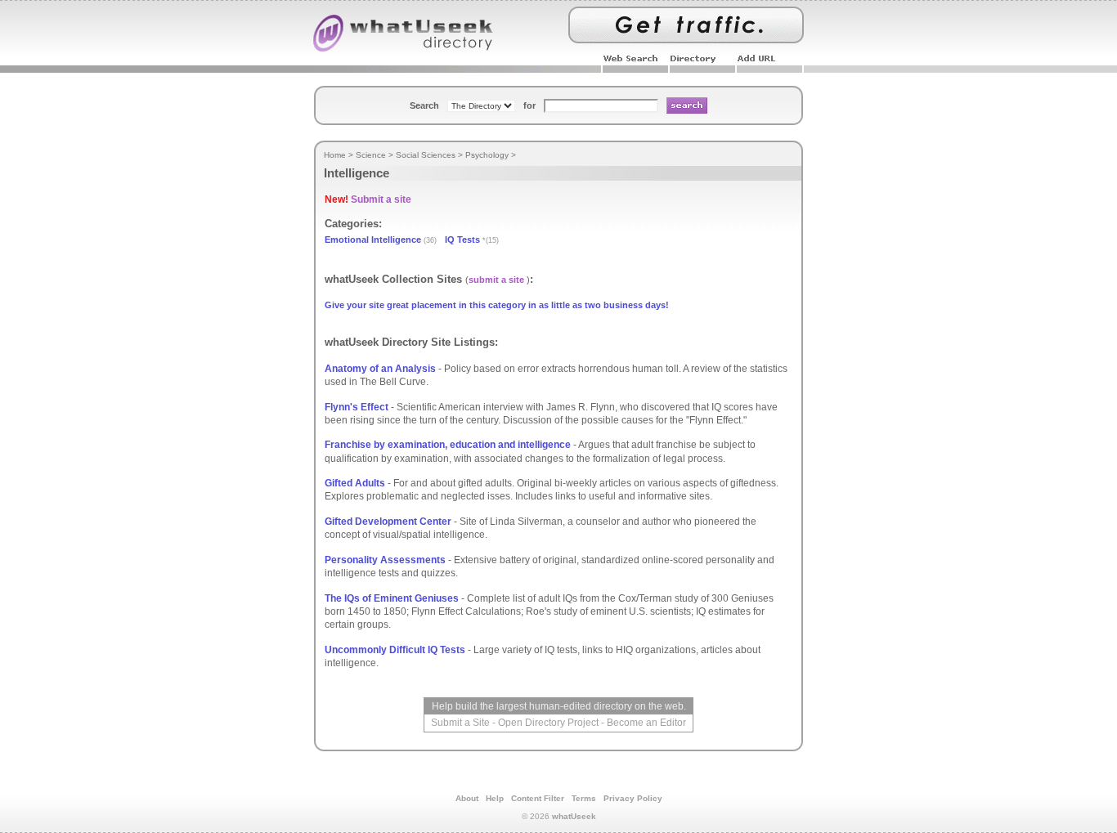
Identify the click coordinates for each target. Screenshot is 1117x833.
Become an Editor (646, 722)
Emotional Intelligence (373, 239)
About (466, 798)
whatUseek (574, 816)
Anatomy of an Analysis (380, 368)
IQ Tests (462, 239)
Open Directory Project (548, 722)
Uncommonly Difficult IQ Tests (395, 650)
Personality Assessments (385, 560)
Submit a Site (460, 722)
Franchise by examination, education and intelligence (448, 444)
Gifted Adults (355, 483)
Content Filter (537, 798)
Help (495, 798)
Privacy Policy (632, 798)
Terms (584, 798)
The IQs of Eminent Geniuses (392, 598)
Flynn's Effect (356, 407)
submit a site (496, 279)
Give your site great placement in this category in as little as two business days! (497, 305)
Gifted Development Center (388, 521)
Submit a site (381, 199)
